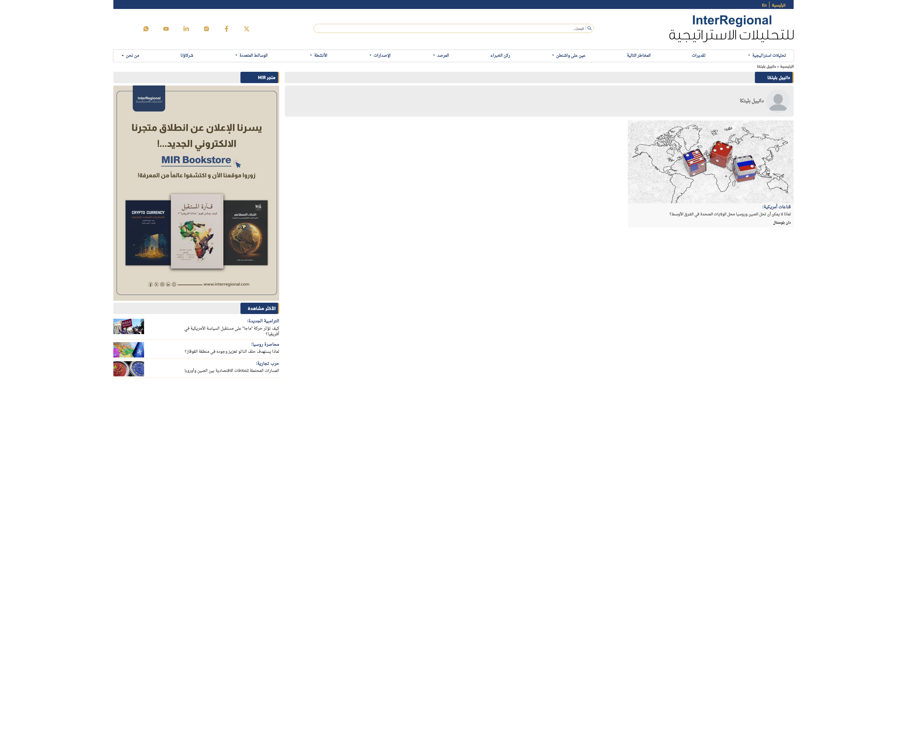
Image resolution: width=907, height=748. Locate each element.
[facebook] (226, 28)
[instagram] (206, 28)
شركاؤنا (186, 56)
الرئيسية (778, 4)
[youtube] (166, 28)
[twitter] (246, 28)
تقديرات (699, 56)
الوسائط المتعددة (254, 56)
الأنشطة (320, 56)
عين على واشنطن (571, 56)
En (764, 4)
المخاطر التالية (639, 56)
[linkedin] (186, 28)
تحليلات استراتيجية (769, 56)
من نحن (132, 56)
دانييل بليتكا (766, 66)
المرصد (443, 56)
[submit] (589, 28)
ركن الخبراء (500, 56)
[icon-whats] (146, 28)
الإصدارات (382, 56)
